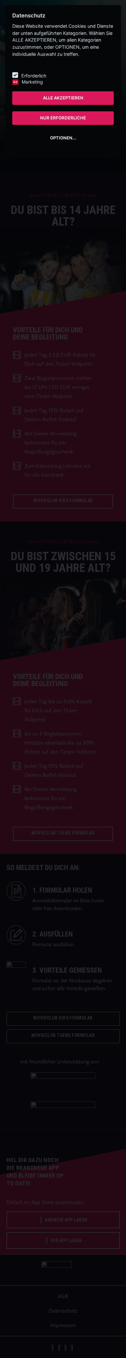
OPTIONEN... (63, 137)
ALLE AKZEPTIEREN (63, 97)
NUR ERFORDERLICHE (63, 117)
